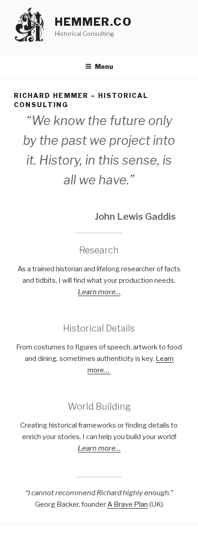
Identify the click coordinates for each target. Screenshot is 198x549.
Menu (104, 66)
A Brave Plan (127, 504)
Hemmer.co (93, 22)
